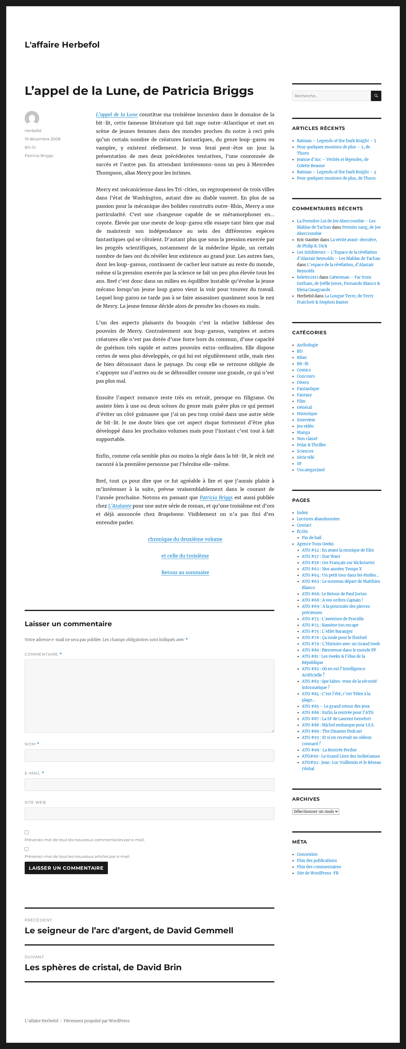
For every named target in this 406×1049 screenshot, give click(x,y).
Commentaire (43, 654)
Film (301, 401)
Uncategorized (311, 469)
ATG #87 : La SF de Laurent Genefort (336, 718)
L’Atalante (119, 506)
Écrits (302, 531)
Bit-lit (30, 147)
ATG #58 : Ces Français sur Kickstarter (338, 562)
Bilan (302, 357)
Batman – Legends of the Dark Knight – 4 (336, 172)
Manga (303, 432)
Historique (307, 413)
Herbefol (33, 130)
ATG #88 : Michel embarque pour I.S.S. (338, 725)
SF (299, 463)
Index (302, 512)
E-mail (34, 773)
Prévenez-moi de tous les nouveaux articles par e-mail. (77, 856)
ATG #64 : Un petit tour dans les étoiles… (340, 575)
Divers (303, 382)
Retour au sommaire (185, 572)
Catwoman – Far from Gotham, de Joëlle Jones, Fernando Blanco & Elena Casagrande (338, 283)
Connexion (307, 854)
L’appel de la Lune (117, 114)
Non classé (307, 438)
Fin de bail (311, 537)
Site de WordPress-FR (318, 873)
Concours (306, 376)
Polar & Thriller (311, 444)
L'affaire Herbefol (62, 45)
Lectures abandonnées (318, 519)
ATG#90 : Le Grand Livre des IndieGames (341, 756)
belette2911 (307, 277)
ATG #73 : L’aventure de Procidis (333, 618)
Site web (35, 802)
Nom (32, 744)
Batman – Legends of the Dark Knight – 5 (336, 140)
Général (304, 407)
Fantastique (308, 388)
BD (300, 351)
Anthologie (307, 345)
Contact (304, 525)
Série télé (305, 457)
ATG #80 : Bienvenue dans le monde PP (339, 650)
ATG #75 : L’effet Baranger (327, 631)
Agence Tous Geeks (315, 544)
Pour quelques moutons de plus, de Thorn (336, 178)
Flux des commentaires (319, 866)
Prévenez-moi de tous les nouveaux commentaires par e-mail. (85, 839)
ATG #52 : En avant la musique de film (338, 550)
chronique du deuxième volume (185, 539)
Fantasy (304, 395)
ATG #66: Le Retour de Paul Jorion (334, 593)
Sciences (305, 451)
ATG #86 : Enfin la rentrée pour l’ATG (338, 712)
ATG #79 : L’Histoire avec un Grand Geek (341, 643)
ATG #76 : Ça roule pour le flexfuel (334, 637)
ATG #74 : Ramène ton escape (330, 625)
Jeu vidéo (305, 426)
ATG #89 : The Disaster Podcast (332, 731)
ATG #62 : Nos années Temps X (332, 568)
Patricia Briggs (216, 497)
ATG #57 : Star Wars (321, 556)
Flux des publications (317, 860)
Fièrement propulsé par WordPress (97, 1020)
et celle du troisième (185, 556)
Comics (304, 370)
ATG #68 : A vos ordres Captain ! (332, 600)
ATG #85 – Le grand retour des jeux (336, 706)
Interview (306, 420)
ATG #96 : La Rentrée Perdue (329, 750)
